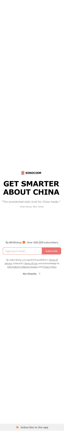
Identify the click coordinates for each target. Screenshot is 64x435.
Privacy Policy (49, 266)
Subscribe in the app (34, 427)
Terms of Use (31, 263)
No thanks (29, 273)
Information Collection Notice (22, 266)
